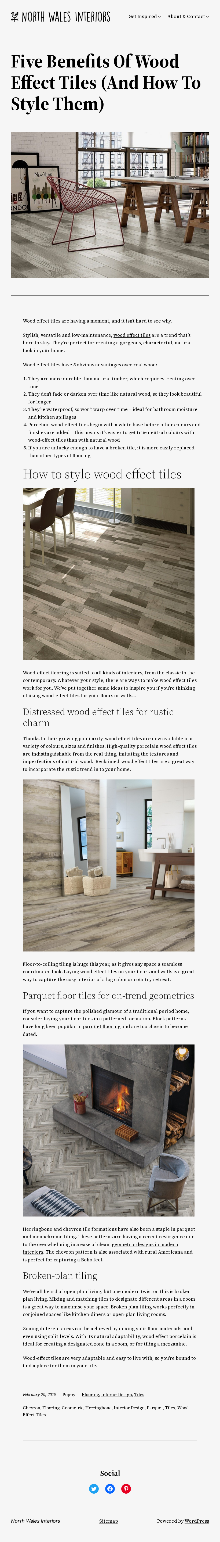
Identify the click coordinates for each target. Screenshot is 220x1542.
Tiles (139, 1394)
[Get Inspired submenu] (159, 16)
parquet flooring (101, 1026)
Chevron (31, 1408)
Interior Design (116, 1394)
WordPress (197, 1521)
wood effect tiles (132, 335)
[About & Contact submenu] (207, 16)
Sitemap (108, 1521)
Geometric (72, 1408)
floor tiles (82, 1018)
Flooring (90, 1394)
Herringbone (98, 1408)
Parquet (155, 1408)
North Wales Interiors (35, 1521)
